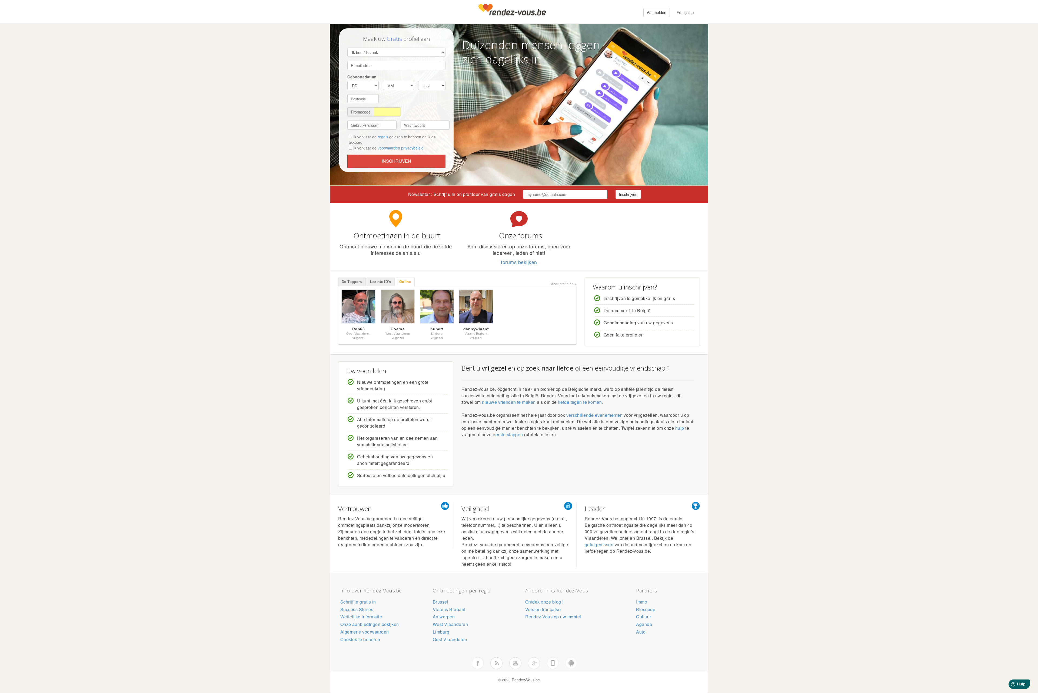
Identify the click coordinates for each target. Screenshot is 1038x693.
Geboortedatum (361, 76)
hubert (436, 329)
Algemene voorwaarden (364, 632)
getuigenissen (599, 544)
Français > (686, 12)
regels (383, 136)
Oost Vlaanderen (450, 639)
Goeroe (398, 329)
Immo (641, 602)
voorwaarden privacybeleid (401, 148)
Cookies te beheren (360, 639)
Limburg (441, 632)
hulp (679, 428)
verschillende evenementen (594, 415)
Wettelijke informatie (361, 617)
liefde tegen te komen (580, 402)
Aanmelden (656, 12)
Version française (543, 609)
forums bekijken (519, 261)
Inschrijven (396, 161)
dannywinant (476, 329)
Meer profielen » (563, 284)
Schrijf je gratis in (358, 602)
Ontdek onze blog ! (544, 602)
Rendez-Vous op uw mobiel (553, 617)
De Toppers (352, 282)
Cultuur (643, 617)
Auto (641, 632)
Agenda (644, 624)
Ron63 (358, 329)
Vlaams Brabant (449, 609)
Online (405, 282)
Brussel (440, 602)
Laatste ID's (380, 282)
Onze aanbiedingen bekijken (369, 624)
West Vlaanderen (450, 624)
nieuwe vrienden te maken (509, 402)
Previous (332, 308)
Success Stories (356, 609)
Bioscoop (645, 609)
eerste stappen (508, 434)
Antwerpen (444, 617)
